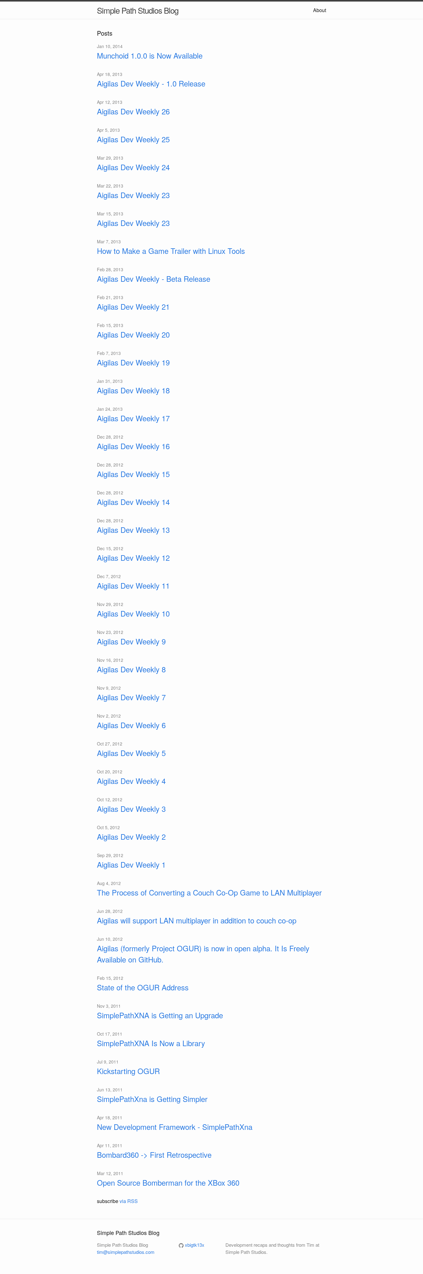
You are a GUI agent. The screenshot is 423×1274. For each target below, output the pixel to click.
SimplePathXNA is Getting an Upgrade (160, 1015)
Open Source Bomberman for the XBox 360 (168, 1182)
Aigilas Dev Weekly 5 (131, 752)
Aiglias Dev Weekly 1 (131, 864)
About (319, 10)
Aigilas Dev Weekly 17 (133, 418)
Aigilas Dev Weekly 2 (131, 836)
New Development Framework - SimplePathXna (174, 1126)
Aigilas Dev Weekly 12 (133, 557)
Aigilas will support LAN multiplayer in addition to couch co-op (196, 920)
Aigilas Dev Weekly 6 (131, 724)
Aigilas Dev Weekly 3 (131, 808)
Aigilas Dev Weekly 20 (133, 334)
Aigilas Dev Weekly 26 (133, 111)
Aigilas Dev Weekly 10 (133, 613)
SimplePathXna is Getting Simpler (152, 1098)
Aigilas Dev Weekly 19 (133, 362)
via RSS (129, 1201)
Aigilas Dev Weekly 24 (133, 166)
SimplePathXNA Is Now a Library (151, 1042)
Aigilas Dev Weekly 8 (131, 669)
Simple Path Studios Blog (137, 10)
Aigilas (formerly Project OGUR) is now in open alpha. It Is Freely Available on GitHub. (203, 954)
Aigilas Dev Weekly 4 (131, 780)
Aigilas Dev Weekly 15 (133, 473)
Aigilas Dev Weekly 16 (133, 445)
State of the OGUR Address (143, 987)
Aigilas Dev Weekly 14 (133, 501)
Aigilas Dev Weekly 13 (133, 529)
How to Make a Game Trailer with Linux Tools (171, 250)
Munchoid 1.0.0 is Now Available (150, 55)
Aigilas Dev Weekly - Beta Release (153, 278)
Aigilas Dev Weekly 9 (131, 641)
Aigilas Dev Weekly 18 (133, 390)
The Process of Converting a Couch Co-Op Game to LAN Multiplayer (209, 892)
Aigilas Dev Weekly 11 (133, 585)
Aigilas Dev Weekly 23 (133, 194)
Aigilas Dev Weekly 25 (133, 139)
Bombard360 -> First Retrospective (154, 1154)
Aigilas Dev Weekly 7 (131, 697)
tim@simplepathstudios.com (126, 1252)
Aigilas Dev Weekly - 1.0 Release (151, 83)
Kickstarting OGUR (128, 1070)
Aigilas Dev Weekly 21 (133, 306)
